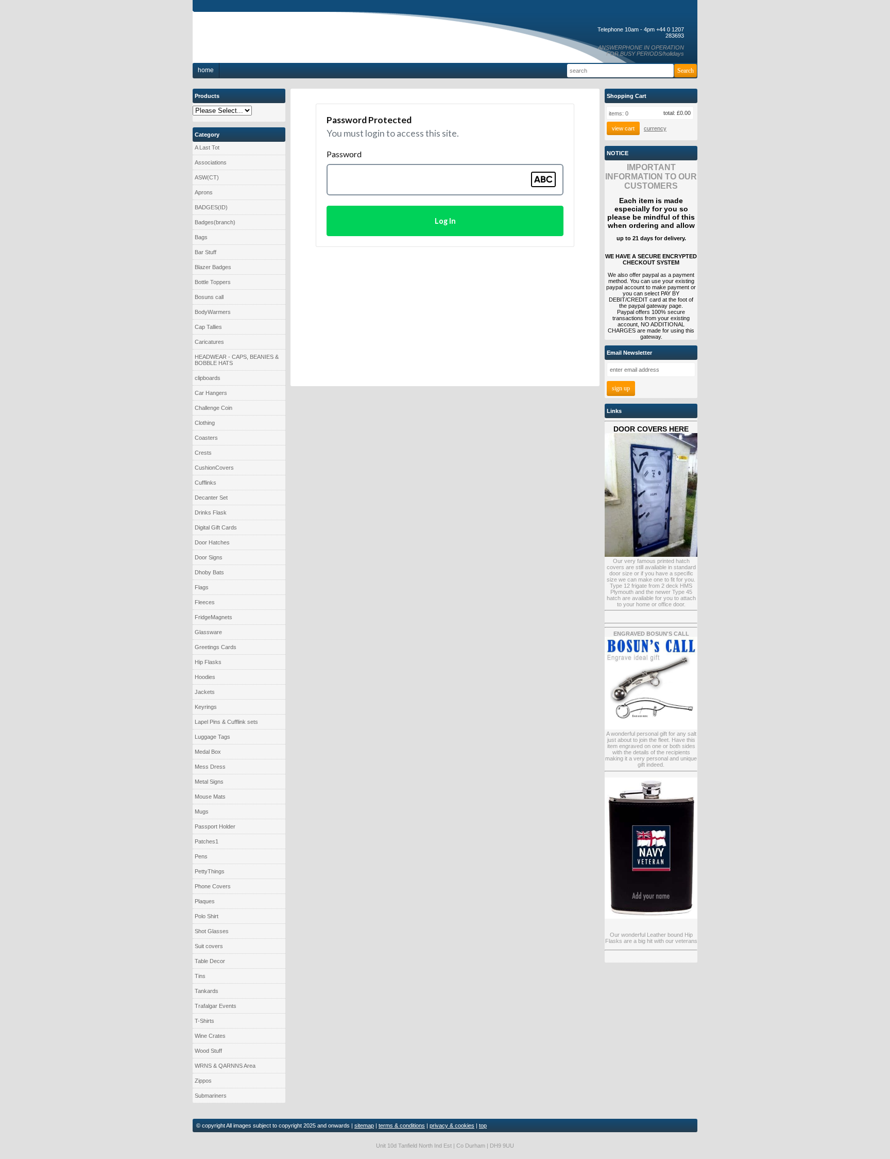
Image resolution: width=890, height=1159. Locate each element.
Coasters (206, 438)
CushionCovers (214, 468)
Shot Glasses (212, 931)
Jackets (205, 692)
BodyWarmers (213, 312)
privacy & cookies (452, 1125)
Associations (211, 162)
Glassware (208, 632)
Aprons (204, 192)
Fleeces (205, 602)
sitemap (364, 1125)
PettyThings (210, 871)
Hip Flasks (208, 662)
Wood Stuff (208, 1051)
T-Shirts (204, 1021)
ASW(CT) (207, 177)
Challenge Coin (213, 408)
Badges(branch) (215, 222)
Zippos (203, 1081)
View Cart (623, 128)
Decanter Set (211, 497)
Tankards (206, 991)
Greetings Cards (215, 647)
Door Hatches (212, 542)
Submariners (211, 1095)
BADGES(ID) (211, 207)
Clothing (205, 423)
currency (655, 128)
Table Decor (210, 961)
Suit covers (209, 946)
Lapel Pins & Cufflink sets (226, 722)
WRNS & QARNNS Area (225, 1066)
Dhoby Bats (209, 572)
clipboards (207, 378)
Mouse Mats (210, 796)
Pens (201, 856)
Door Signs (208, 557)
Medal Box (208, 752)
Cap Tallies (208, 327)
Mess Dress (210, 767)
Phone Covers (213, 886)
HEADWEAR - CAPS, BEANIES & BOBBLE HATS (237, 360)
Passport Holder (215, 826)
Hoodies (205, 677)
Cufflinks (205, 482)
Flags (202, 587)
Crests (203, 453)
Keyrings (206, 707)
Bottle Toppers (213, 282)
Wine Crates (210, 1036)
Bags (201, 237)
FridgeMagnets (213, 617)
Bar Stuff (205, 252)
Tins (200, 976)
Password (344, 154)
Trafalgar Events (215, 1006)
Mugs (202, 811)
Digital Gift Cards (216, 527)
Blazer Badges (213, 267)
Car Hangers (211, 393)
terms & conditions (402, 1125)
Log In (445, 221)
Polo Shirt (206, 916)
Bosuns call (209, 297)
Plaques (205, 901)
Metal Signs (209, 782)
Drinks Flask (211, 512)
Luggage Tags (212, 737)
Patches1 (206, 841)
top (483, 1125)
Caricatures (209, 342)
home (206, 70)
